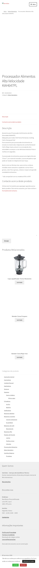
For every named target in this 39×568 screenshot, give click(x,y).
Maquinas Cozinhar (9, 416)
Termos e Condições (8, 535)
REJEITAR (23, 565)
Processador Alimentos (10, 447)
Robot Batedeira (12, 11)
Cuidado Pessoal (9, 383)
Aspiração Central (9, 377)
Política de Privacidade (9, 532)
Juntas (8, 438)
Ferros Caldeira (10, 395)
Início (5, 11)
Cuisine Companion (11, 419)
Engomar (6, 392)
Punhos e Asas (10, 441)
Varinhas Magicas (9, 453)
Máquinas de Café (9, 426)
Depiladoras (7, 386)
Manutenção (9, 429)
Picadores (9, 456)
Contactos (5, 517)
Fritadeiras (7, 401)
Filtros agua (11, 398)
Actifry (8, 404)
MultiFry (8, 407)
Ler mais (19, 282)
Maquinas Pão (8, 432)
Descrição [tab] (5, 117)
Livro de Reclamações (9, 539)
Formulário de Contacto (9, 191)
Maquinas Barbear (9, 413)
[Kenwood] (16, 103)
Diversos (6, 389)
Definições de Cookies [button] (28, 561)
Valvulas (8, 444)
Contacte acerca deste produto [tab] (11, 122)
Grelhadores (7, 410)
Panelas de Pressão (9, 435)
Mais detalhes (6, 482)
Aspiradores (7, 380)
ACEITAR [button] (15, 565)
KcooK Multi (9, 423)
